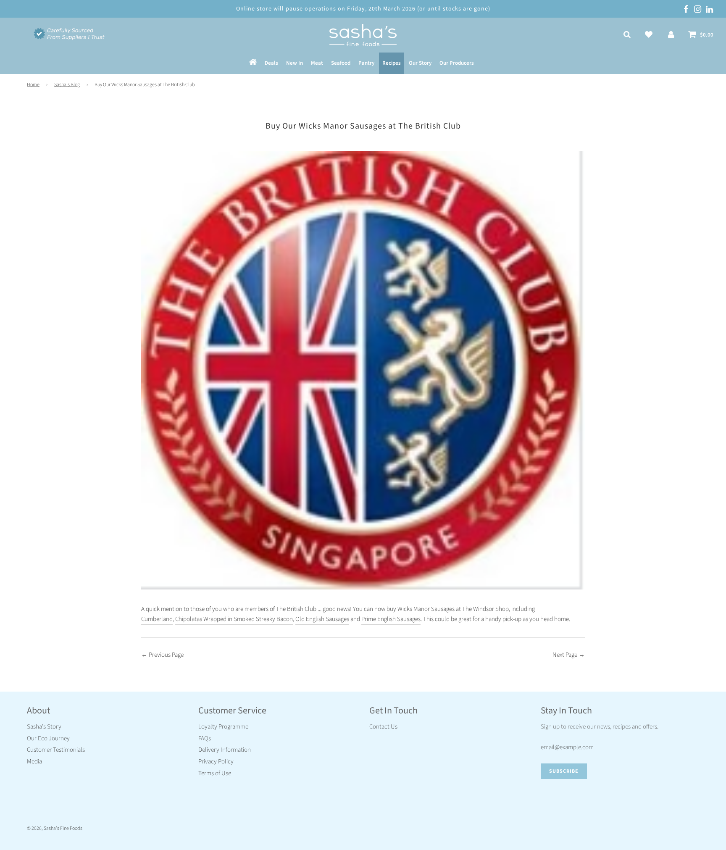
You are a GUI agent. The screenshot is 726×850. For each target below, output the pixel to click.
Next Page (564, 654)
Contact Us (383, 726)
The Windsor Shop (485, 609)
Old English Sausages (322, 619)
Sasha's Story (44, 726)
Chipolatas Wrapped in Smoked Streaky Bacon (234, 619)
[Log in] (671, 35)
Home (33, 84)
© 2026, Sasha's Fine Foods (54, 828)
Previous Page (166, 654)
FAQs (204, 738)
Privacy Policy (216, 761)
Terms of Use (214, 773)
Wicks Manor (413, 609)
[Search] (627, 35)
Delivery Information (224, 749)
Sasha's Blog (67, 84)
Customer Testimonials (56, 749)
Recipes (391, 63)
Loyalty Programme (223, 726)
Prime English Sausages (391, 619)
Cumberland (157, 619)
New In (294, 63)
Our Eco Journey (48, 738)
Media (34, 761)
